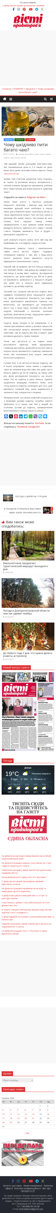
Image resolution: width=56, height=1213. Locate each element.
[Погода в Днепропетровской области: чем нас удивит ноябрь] (28, 579)
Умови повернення (32, 1185)
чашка (17, 158)
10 (3, 1114)
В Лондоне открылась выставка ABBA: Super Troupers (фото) (22, 510)
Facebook (22, 426)
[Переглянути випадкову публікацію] (51, 99)
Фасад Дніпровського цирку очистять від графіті (24, 877)
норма (48, 154)
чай (11, 158)
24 (3, 1122)
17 (3, 1118)
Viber (42, 197)
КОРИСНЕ (19, 139)
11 (11, 1114)
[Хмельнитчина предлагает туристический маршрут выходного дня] (28, 532)
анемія (21, 154)
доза (42, 154)
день (37, 154)
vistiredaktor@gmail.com (31, 1209)
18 (11, 1118)
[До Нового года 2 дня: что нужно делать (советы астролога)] (28, 624)
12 (18, 1114)
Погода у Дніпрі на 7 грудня (31, 496)
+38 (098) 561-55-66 (30, 1206)
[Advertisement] (28, 58)
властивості (29, 154)
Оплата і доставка (12, 1185)
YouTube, (39, 423)
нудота (6, 158)
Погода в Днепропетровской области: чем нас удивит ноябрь (26, 612)
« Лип (26, 1133)
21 (33, 1118)
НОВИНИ (30, 139)
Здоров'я (9, 139)
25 (11, 1122)
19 (18, 1118)
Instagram (33, 426)
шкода (23, 158)
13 (26, 1114)
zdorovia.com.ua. (11, 173)
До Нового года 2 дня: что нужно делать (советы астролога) (27, 654)
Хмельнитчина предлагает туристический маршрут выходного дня (25, 566)
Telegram (31, 197)
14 (33, 1114)
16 (48, 1114)
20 (26, 1118)
